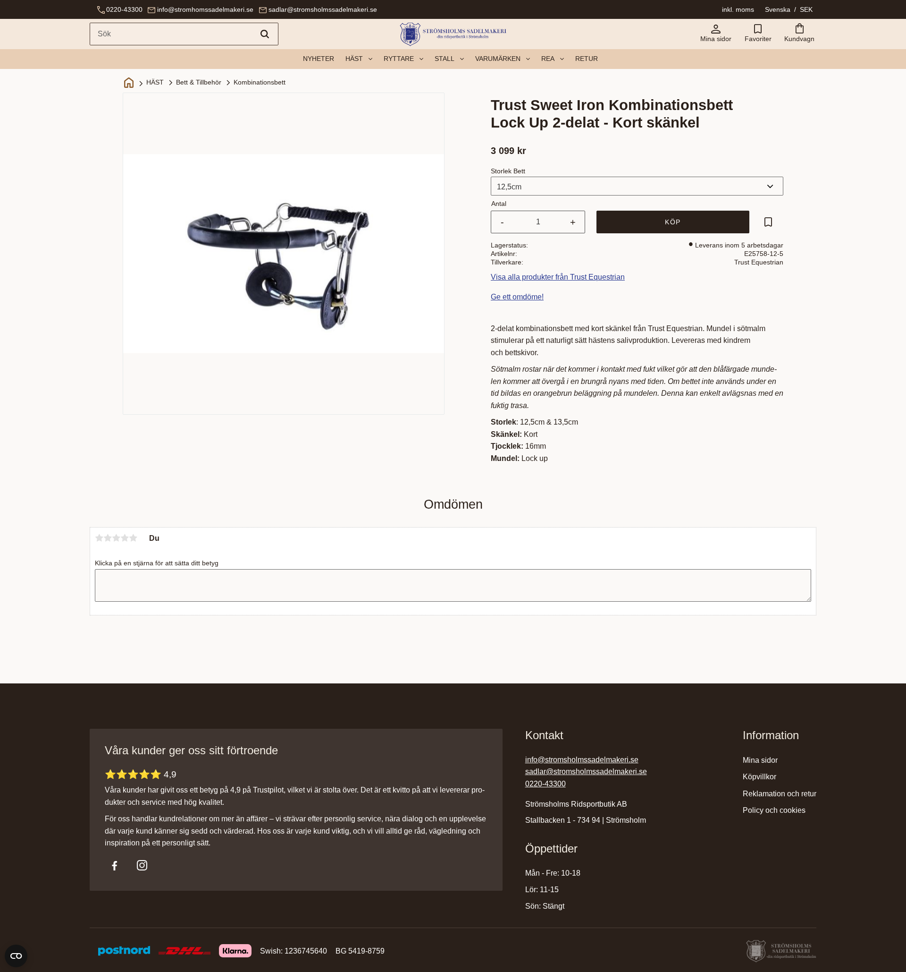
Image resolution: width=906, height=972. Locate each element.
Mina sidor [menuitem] (760, 760)
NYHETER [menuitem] (318, 58)
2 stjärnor (107, 538)
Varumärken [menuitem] (497, 58)
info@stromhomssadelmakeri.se (205, 9)
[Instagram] (142, 865)
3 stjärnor (116, 538)
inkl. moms (738, 9)
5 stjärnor (133, 538)
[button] (758, 34)
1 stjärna (99, 538)
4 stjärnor (124, 538)
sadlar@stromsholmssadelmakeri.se (322, 9)
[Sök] (265, 34)
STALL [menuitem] (444, 58)
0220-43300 (124, 9)
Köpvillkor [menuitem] (759, 777)
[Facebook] (115, 865)
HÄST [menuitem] (354, 58)
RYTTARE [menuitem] (399, 58)
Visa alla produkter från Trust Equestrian (558, 277)
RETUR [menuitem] (586, 58)
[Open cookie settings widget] (16, 956)
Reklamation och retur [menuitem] (779, 794)
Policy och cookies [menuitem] (774, 810)
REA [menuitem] (547, 58)
